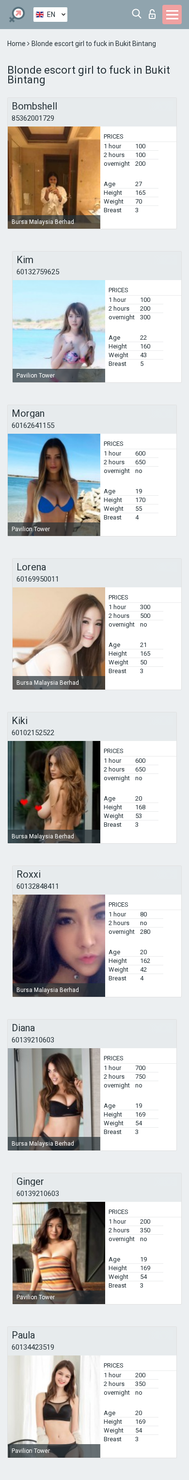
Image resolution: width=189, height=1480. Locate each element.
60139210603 (33, 1040)
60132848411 (37, 886)
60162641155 (33, 425)
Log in (154, 11)
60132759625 (37, 272)
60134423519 (33, 1347)
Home (17, 43)
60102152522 (33, 732)
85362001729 (33, 118)
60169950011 (37, 579)
